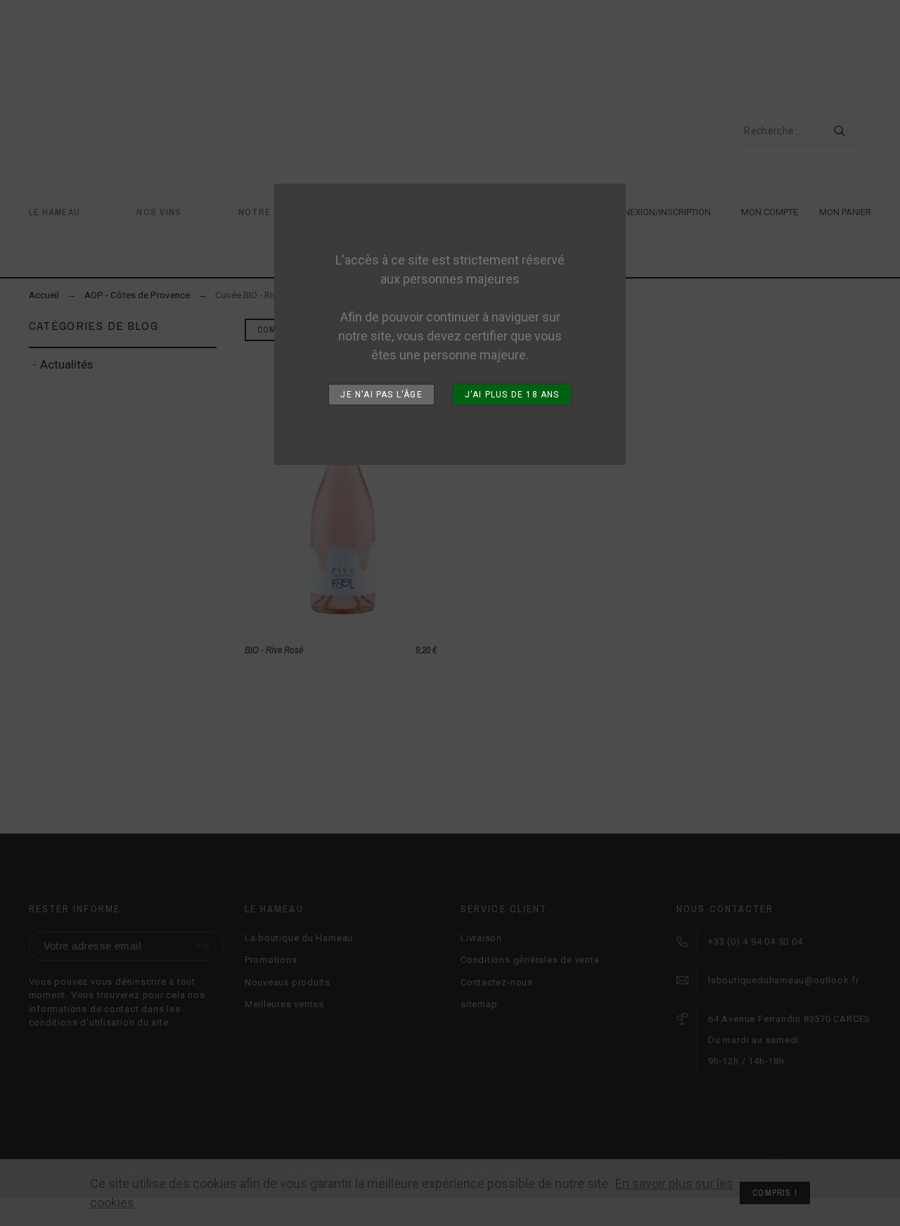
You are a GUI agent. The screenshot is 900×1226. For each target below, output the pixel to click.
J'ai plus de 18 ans (512, 395)
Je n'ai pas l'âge (381, 395)
